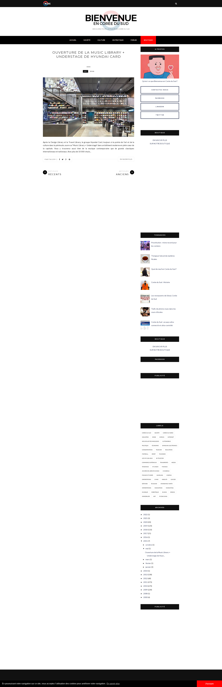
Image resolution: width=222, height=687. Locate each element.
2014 (145, 571)
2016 (145, 537)
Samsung (160, 475)
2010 (145, 586)
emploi (161, 437)
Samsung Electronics (169, 445)
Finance (165, 466)
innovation (158, 488)
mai (147, 548)
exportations (146, 479)
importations (146, 488)
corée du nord (168, 433)
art (85, 71)
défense (145, 483)
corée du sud (146, 433)
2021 (145, 518)
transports (164, 462)
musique (145, 492)
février (148, 563)
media (174, 462)
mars (147, 559)
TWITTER (160, 115)
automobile (166, 441)
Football (145, 454)
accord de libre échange (150, 471)
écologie (154, 483)
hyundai (155, 466)
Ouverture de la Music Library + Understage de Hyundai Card (88, 54)
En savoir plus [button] (113, 684)
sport (154, 454)
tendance (145, 466)
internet (171, 437)
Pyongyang (163, 496)
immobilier (146, 496)
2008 (145, 593)
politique (145, 445)
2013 (145, 574)
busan (164, 492)
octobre (149, 545)
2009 (145, 590)
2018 (145, 530)
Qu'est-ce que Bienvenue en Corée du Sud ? (160, 81)
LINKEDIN (160, 107)
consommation (147, 450)
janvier (148, 567)
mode (154, 437)
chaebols (166, 471)
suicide (173, 479)
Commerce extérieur (149, 462)
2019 (145, 526)
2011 (145, 582)
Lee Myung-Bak (147, 458)
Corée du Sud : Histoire (160, 282)
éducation (168, 450)
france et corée (147, 475)
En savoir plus (126, 159)
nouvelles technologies (150, 441)
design (172, 492)
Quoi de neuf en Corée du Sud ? (164, 269)
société (157, 433)
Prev (120, 129)
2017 (145, 533)
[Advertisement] (160, 188)
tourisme (162, 454)
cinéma (169, 475)
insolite (164, 479)
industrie (145, 437)
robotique (155, 492)
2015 (145, 541)
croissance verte (167, 483)
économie (155, 445)
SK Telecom (160, 458)
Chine (156, 479)
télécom (159, 450)
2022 (145, 514)
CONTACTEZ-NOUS (159, 90)
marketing (170, 488)
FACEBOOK (159, 98)
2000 (145, 597)
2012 (145, 578)
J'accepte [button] (209, 684)
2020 (145, 522)
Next (126, 129)
